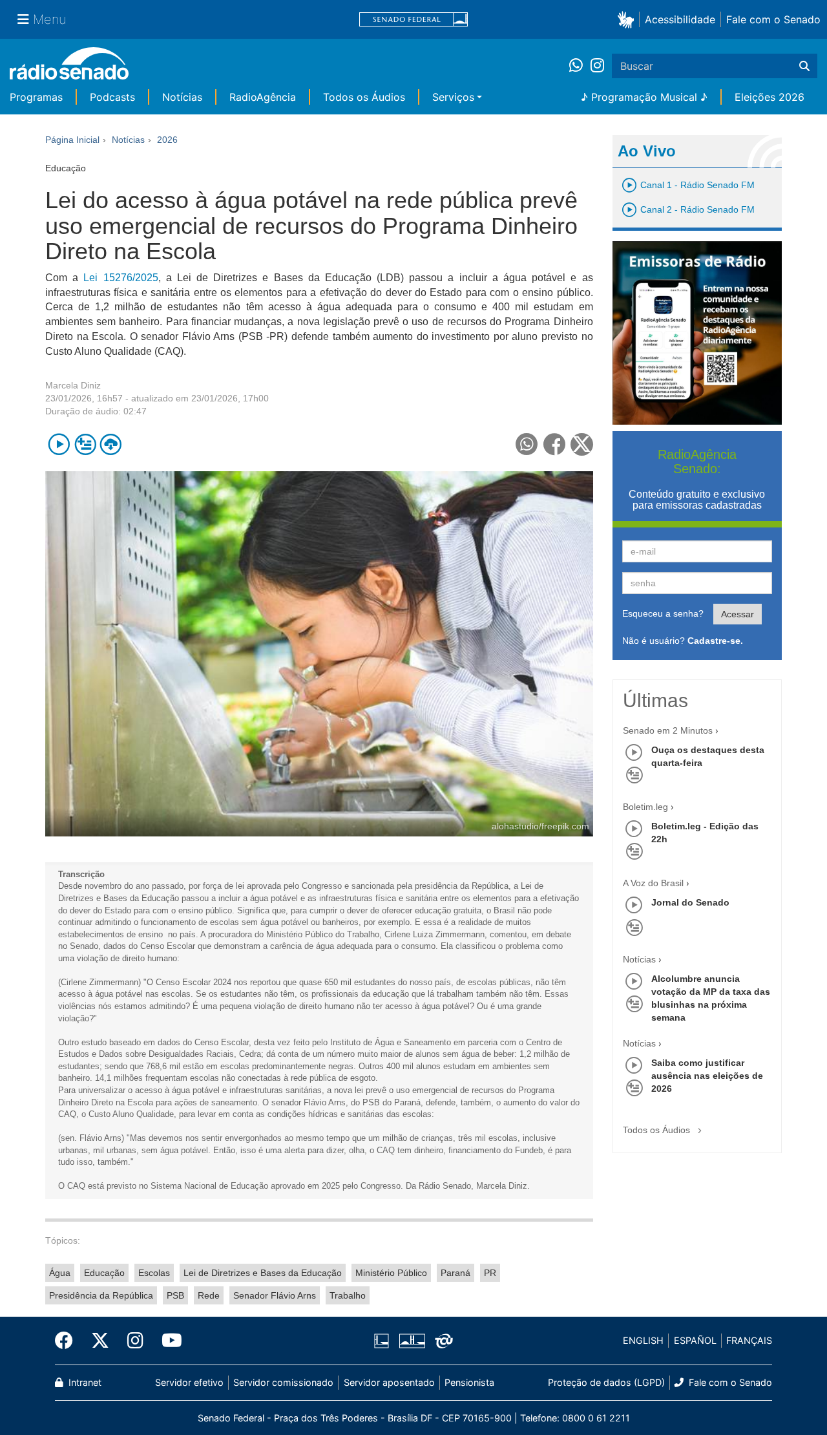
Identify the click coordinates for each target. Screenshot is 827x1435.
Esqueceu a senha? (663, 613)
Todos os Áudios (364, 96)
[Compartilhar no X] (582, 444)
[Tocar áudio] (59, 444)
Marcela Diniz (73, 385)
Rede (209, 1295)
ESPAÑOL (695, 1340)
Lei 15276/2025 (120, 277)
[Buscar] (804, 66)
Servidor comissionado (283, 1382)
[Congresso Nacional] (411, 1340)
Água (59, 1273)
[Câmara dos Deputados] (383, 1340)
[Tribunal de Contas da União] (441, 1340)
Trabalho (348, 1295)
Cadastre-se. (715, 640)
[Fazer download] (111, 444)
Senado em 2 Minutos (668, 730)
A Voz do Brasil (653, 883)
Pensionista (469, 1382)
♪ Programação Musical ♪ (644, 96)
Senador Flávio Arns (274, 1295)
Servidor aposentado (389, 1382)
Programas (36, 96)
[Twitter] (100, 1340)
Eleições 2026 (769, 96)
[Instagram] (597, 66)
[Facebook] (68, 1340)
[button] (628, 19)
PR (490, 1273)
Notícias (182, 96)
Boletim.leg (645, 807)
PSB (175, 1295)
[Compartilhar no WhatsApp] (527, 444)
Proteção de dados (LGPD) (606, 1382)
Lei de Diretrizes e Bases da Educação (262, 1273)
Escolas (154, 1273)
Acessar (737, 614)
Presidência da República (101, 1295)
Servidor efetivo (189, 1382)
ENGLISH (643, 1340)
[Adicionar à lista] (85, 444)
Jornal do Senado (690, 902)
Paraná (455, 1273)
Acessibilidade (680, 19)
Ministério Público (391, 1273)
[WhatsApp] (580, 66)
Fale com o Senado (773, 19)
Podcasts (112, 96)
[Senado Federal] (413, 19)
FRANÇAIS (749, 1340)
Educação (104, 1273)
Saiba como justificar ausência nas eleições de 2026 (707, 1076)
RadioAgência (262, 96)
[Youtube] (167, 1340)
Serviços (453, 96)
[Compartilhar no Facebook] (555, 444)
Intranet (83, 1382)
